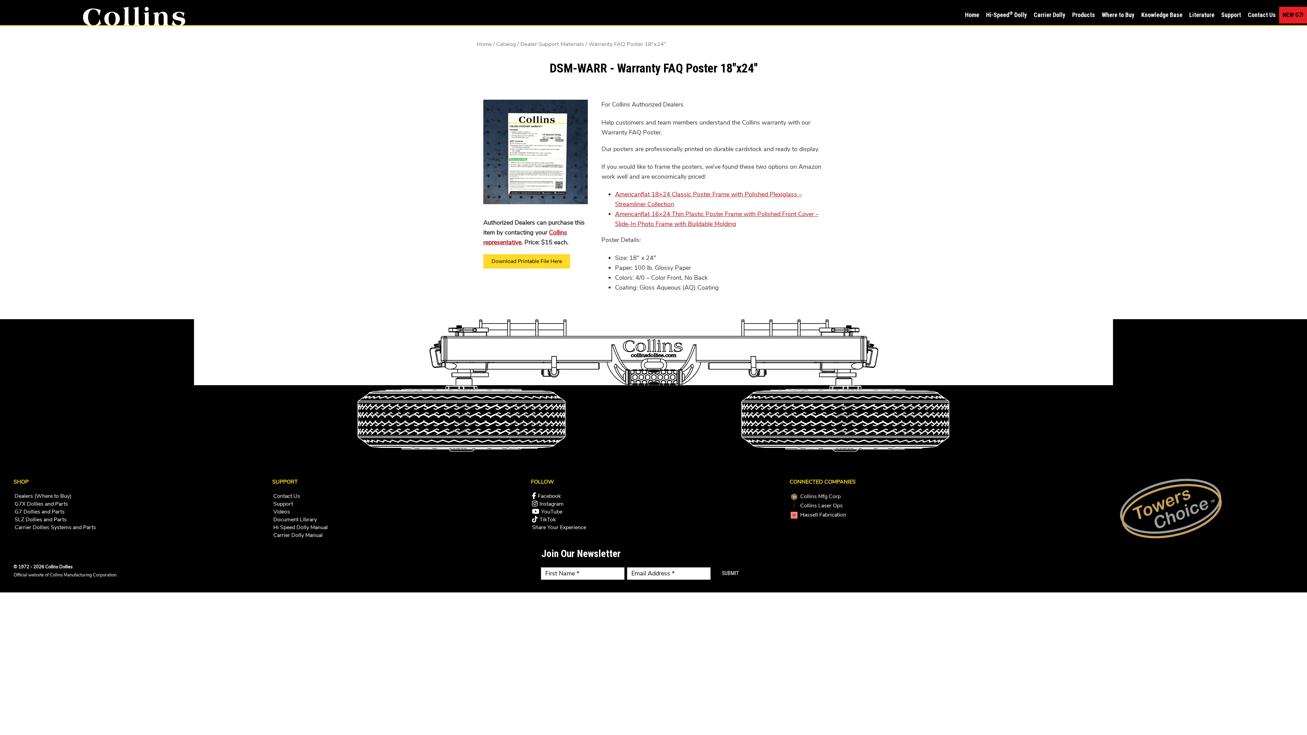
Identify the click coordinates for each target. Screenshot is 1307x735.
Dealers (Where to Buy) (43, 496)
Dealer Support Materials (552, 44)
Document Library (295, 519)
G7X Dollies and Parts (41, 504)
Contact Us (286, 496)
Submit (730, 573)
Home (484, 44)
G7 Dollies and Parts (40, 512)
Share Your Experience (559, 527)
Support (283, 504)
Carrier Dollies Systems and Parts (55, 527)
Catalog (506, 44)
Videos (281, 512)
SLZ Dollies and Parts (41, 519)
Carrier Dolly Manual (298, 535)
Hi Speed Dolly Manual (300, 527)
